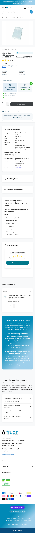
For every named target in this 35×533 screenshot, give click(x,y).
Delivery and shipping (11, 518)
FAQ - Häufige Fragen (26, 520)
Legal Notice (16, 520)
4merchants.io (24, 524)
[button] (2, 7)
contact (7, 516)
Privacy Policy (9, 520)
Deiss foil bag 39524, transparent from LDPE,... (18, 17)
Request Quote (16, 117)
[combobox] (17, 12)
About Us (28, 518)
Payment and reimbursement (23, 516)
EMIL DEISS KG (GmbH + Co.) (10, 49)
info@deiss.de (19, 167)
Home (4, 17)
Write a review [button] (17, 263)
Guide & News (21, 518)
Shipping (4, 66)
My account (12, 516)
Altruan (13, 524)
